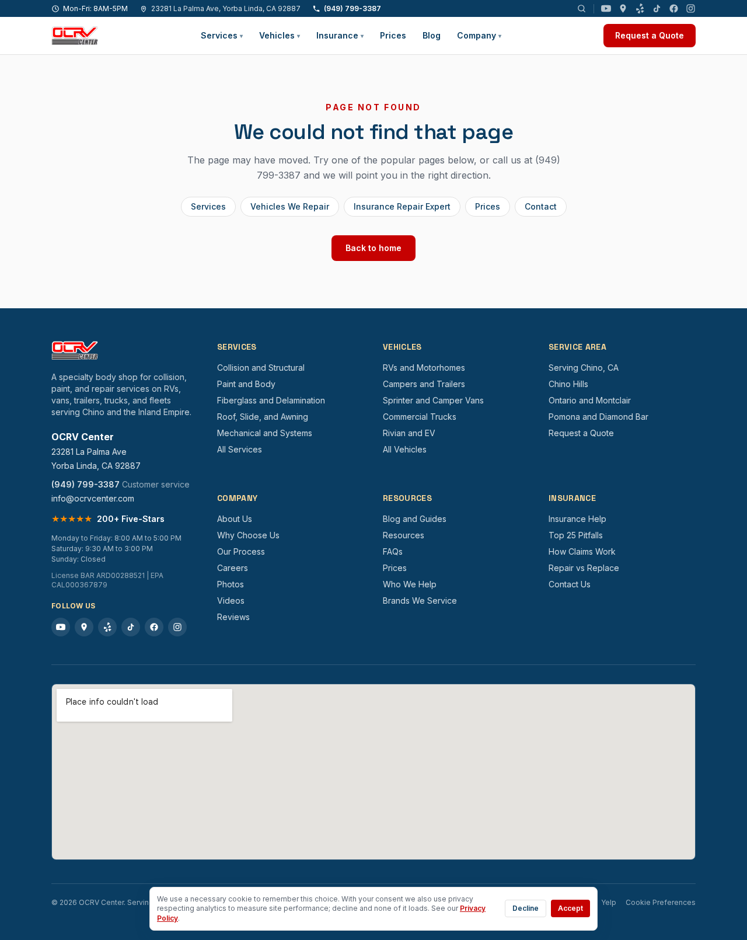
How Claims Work (582, 551)
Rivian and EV (409, 433)
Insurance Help (577, 519)
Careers (232, 568)
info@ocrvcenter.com (92, 498)
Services (222, 35)
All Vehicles (405, 449)
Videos (231, 600)
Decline (525, 908)
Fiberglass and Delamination (271, 400)
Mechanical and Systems (264, 433)
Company (479, 35)
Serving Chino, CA (584, 367)
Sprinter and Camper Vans (433, 400)
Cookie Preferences (661, 902)
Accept (570, 908)
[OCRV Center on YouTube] (606, 8)
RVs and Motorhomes (424, 367)
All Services (239, 449)
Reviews (233, 617)
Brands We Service (420, 600)
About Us (234, 519)
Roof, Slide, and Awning (262, 417)
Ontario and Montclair (590, 400)
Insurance (340, 35)
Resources (403, 535)
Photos (230, 584)
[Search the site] (582, 8)
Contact (541, 206)
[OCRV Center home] (74, 35)
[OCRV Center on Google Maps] (623, 8)
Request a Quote (649, 35)
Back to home (373, 248)
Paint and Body (246, 384)
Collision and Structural (261, 367)
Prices (393, 35)
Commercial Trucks (419, 417)
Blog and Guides (414, 519)
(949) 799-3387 (352, 8)
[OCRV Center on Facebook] (674, 8)
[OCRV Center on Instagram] (691, 8)
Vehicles (279, 35)
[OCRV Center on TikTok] (657, 8)
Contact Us (570, 584)
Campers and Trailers (424, 384)
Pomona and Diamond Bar (598, 417)
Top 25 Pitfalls (576, 535)
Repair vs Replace (584, 568)
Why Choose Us (248, 535)
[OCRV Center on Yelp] (640, 8)
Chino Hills (568, 384)
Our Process (241, 551)
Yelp (608, 902)
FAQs (393, 551)
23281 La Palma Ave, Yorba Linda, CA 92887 (226, 8)
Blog (432, 35)
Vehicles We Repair (289, 206)
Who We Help (410, 584)
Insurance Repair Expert (402, 206)
